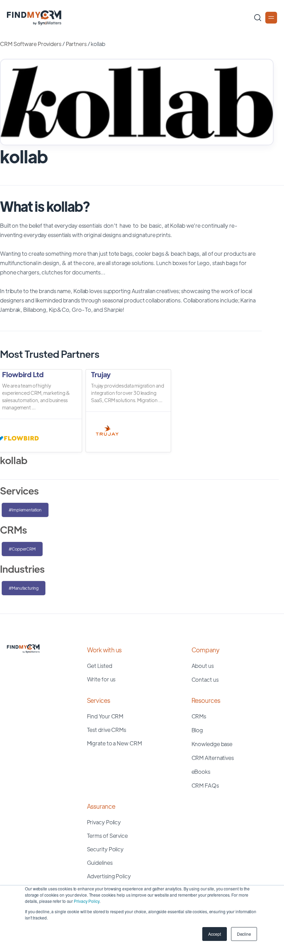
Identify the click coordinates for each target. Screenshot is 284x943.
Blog (197, 730)
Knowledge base (212, 743)
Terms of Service (107, 835)
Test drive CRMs (106, 729)
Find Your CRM (105, 716)
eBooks (201, 771)
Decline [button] (244, 934)
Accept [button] (214, 934)
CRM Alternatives (213, 757)
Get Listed (99, 665)
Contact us (205, 679)
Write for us (101, 679)
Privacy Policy (86, 901)
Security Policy (105, 849)
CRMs (199, 716)
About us (203, 665)
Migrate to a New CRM (114, 743)
